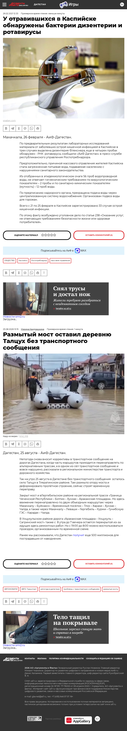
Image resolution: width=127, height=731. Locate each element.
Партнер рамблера (53, 719)
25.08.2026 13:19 (10, 329)
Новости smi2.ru (14, 316)
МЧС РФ (23, 436)
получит (78, 535)
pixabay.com (9, 120)
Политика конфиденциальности (66, 659)
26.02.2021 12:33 (10, 13)
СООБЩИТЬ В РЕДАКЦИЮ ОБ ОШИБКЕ (104, 659)
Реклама (41, 659)
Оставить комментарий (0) (99, 235)
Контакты (30, 659)
